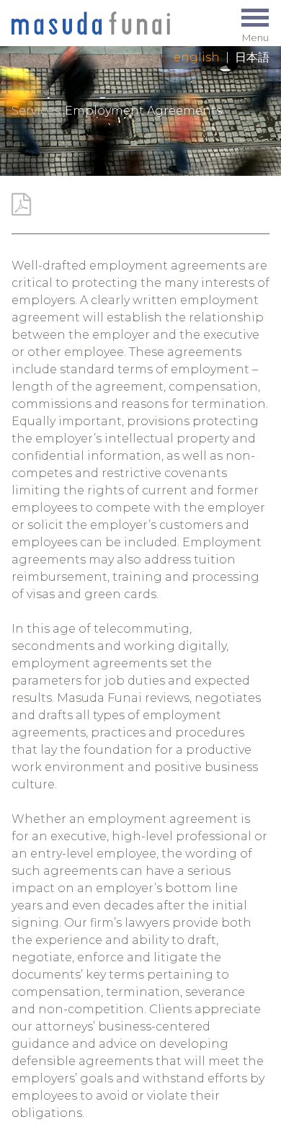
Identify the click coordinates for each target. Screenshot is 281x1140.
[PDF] (21, 204)
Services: (37, 110)
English (197, 57)
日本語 (252, 57)
